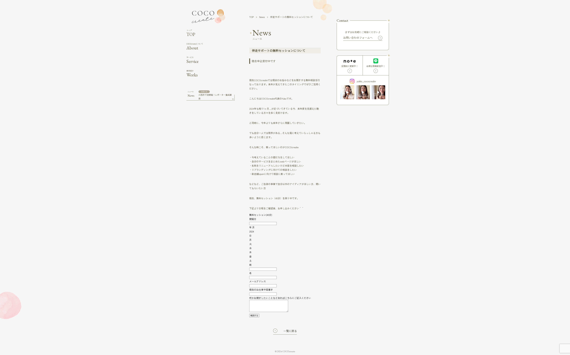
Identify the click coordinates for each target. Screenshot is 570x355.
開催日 (252, 219)
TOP (190, 33)
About (194, 46)
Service (192, 60)
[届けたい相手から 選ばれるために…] (363, 92)
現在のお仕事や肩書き (261, 289)
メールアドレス (257, 281)
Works (192, 73)
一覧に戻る (290, 331)
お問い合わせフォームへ (358, 37)
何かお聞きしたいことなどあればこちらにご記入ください (280, 298)
